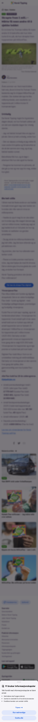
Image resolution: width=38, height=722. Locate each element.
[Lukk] (19, 682)
